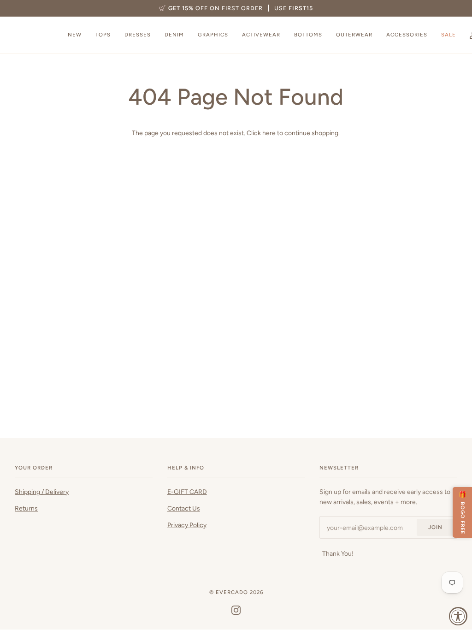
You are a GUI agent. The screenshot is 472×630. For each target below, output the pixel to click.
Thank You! (338, 553)
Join (435, 527)
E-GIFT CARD (187, 491)
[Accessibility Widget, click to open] (458, 616)
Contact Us (183, 508)
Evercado (232, 592)
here (269, 133)
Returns (26, 508)
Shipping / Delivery (42, 491)
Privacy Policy (186, 525)
